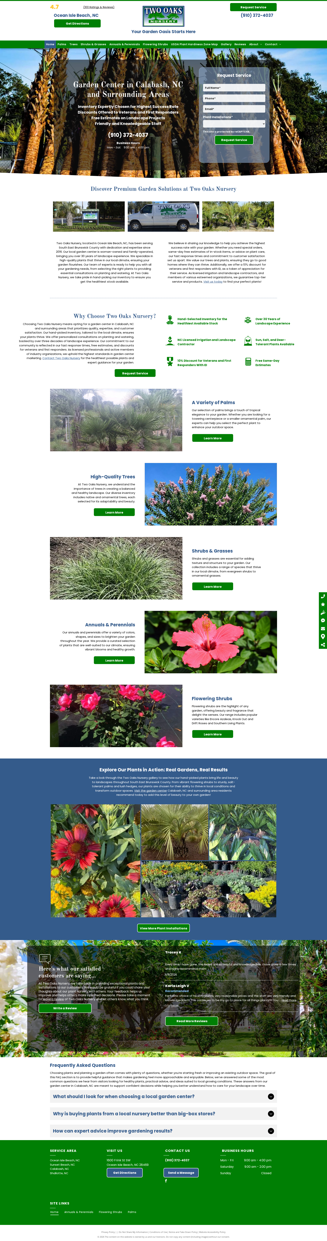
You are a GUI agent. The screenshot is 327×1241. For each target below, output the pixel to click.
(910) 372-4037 (257, 15)
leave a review (53, 999)
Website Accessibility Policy (212, 1232)
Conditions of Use (158, 1232)
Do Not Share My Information (133, 1232)
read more (289, 1000)
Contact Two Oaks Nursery (61, 358)
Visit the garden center (150, 791)
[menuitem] (50, 44)
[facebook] (166, 1181)
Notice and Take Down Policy (183, 1232)
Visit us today (213, 282)
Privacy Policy (108, 1232)
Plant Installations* (218, 117)
